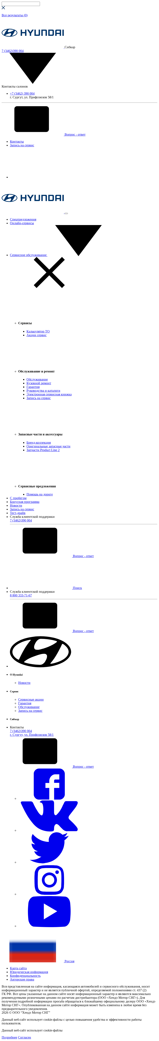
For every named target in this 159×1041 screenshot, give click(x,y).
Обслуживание (29, 707)
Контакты (17, 141)
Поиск (77, 588)
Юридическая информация (29, 972)
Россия (69, 961)
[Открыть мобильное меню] (66, 213)
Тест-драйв (17, 513)
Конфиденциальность (25, 975)
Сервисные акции (31, 699)
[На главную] (33, 47)
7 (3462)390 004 (21, 520)
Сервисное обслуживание (28, 255)
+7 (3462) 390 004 (22, 93)
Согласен (24, 1037)
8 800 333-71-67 (21, 595)
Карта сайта (18, 968)
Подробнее (9, 1037)
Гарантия (24, 703)
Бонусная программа (24, 502)
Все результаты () (15, 15)
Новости (16, 505)
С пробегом (18, 498)
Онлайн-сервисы (22, 223)
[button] (41, 666)
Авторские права (22, 979)
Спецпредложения (23, 219)
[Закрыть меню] (49, 287)
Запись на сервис (22, 145)
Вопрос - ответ (75, 134)
